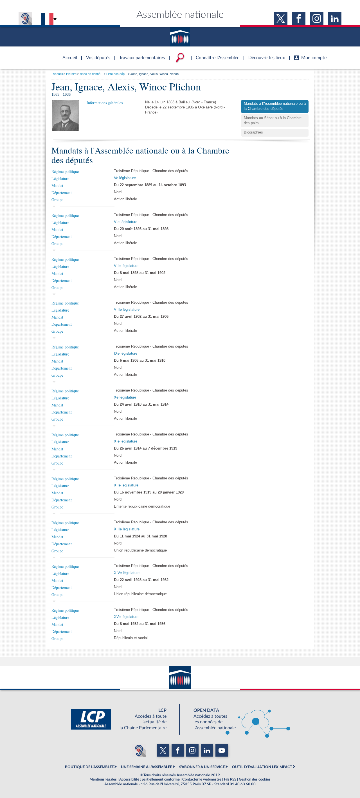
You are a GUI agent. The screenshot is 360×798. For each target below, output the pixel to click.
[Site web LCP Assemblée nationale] (123, 719)
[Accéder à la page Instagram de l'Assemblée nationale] (316, 18)
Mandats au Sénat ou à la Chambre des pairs (273, 120)
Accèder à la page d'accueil (68, 54)
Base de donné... (91, 73)
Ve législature (125, 178)
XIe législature (125, 441)
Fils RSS (230, 779)
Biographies (253, 132)
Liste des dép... (116, 73)
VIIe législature (126, 266)
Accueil (58, 73)
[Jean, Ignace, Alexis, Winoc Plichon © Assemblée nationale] (65, 116)
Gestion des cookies (255, 779)
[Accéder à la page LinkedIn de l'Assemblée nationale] (334, 18)
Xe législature (125, 397)
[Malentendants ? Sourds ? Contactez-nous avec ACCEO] (25, 18)
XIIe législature (126, 485)
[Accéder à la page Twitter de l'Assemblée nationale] (280, 18)
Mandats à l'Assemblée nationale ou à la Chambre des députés (275, 106)
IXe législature (125, 353)
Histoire (71, 73)
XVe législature (126, 617)
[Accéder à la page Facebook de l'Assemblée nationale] (298, 18)
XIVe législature (127, 573)
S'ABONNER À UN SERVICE (202, 767)
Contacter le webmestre (201, 779)
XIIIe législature (127, 529)
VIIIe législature (127, 310)
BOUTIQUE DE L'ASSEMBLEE (89, 767)
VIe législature (125, 222)
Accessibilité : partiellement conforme (149, 779)
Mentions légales (103, 779)
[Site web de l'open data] (236, 719)
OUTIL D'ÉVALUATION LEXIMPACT (262, 767)
